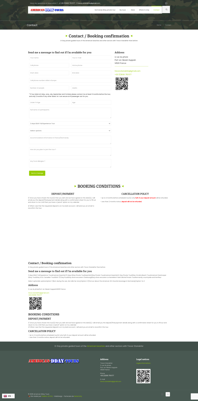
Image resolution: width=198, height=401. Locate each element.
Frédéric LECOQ (47, 396)
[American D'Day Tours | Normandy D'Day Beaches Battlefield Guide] (47, 10)
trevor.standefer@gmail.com (89, 3)
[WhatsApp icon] (166, 4)
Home (159, 25)
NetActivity (78, 396)
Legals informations (143, 363)
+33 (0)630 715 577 (67, 3)
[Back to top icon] (168, 394)
